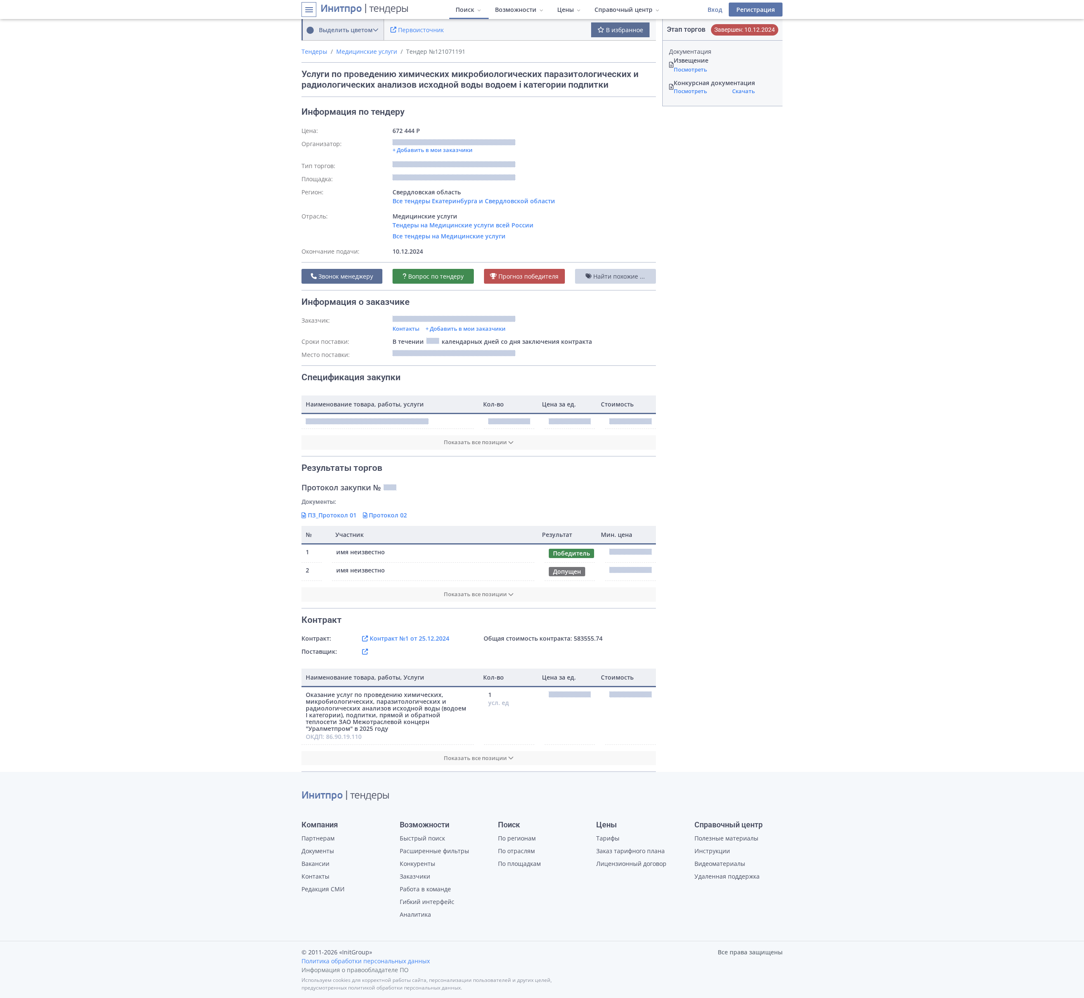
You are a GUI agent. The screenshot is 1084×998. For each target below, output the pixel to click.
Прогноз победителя (528, 276)
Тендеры (314, 51)
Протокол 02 (387, 515)
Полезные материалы (726, 838)
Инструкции (712, 851)
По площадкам (519, 864)
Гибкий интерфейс (427, 902)
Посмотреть (690, 69)
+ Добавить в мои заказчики (466, 328)
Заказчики (415, 876)
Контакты (406, 328)
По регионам (517, 838)
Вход (715, 10)
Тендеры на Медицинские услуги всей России (463, 225)
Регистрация (755, 10)
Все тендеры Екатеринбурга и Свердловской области (474, 201)
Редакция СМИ (323, 889)
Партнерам (318, 838)
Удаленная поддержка (727, 876)
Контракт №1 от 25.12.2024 (408, 638)
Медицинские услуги (366, 51)
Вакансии (315, 864)
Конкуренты (417, 864)
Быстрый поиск (422, 838)
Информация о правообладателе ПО (355, 970)
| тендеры (365, 9)
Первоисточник (420, 30)
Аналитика (415, 914)
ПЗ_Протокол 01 (331, 515)
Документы (317, 851)
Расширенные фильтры (434, 851)
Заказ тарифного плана (630, 851)
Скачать (743, 91)
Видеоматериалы (719, 864)
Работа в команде (425, 889)
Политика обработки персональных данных (365, 961)
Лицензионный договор (631, 864)
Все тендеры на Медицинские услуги (449, 236)
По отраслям (516, 851)
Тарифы (607, 838)
